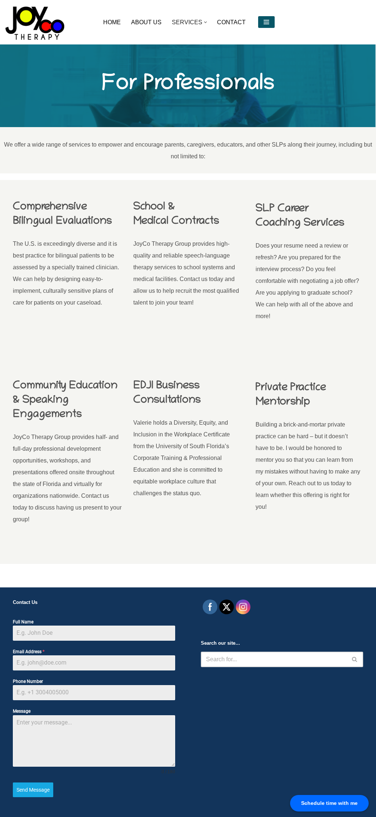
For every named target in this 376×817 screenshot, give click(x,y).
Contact (231, 22)
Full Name (23, 622)
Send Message (33, 790)
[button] (205, 22)
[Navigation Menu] (266, 22)
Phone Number (28, 681)
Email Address (28, 651)
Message (21, 711)
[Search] (355, 659)
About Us (146, 22)
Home (112, 22)
